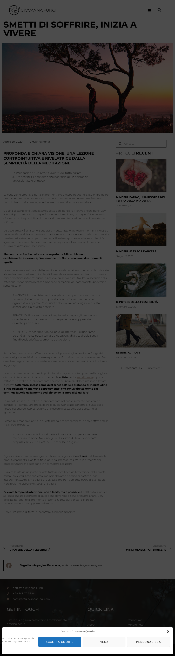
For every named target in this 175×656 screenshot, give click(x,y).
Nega (104, 642)
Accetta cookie (60, 642)
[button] (168, 631)
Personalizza (148, 642)
